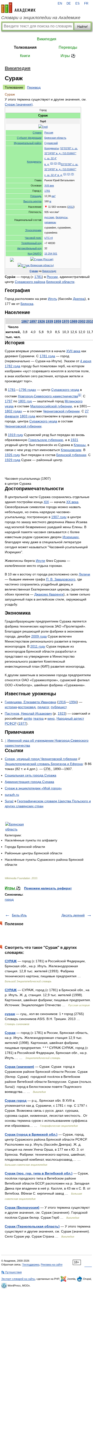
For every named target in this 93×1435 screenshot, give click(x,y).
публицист (58, 707)
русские (49, 217)
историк (11, 707)
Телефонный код (31, 243)
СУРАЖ (11, 961)
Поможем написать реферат (48, 888)
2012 (71, 206)
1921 (74, 440)
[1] (79, 394)
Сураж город (15, 1100)
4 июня (85, 361)
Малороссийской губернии (51, 406)
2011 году (37, 646)
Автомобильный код (29, 248)
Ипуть (52, 299)
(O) (55, 163)
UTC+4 (48, 237)
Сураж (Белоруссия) (22, 1207)
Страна (37, 132)
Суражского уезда (65, 390)
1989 (74, 321)
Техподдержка (30, 1264)
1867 (25, 321)
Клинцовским (71, 450)
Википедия (46, 39)
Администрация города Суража (29, 782)
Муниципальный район (27, 143)
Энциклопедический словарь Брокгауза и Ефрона (44, 764)
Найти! (82, 26)
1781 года (47, 356)
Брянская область (55, 137)
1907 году (59, 517)
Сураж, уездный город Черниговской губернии (41, 759)
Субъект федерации (29, 137)
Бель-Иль (19, 915)
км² (54, 196)
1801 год (25, 401)
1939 (49, 321)
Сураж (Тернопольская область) (32, 1226)
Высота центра (32, 201)
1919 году (15, 435)
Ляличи (84, 574)
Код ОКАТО (34, 253)
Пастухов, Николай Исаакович (28, 713)
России (52, 277)
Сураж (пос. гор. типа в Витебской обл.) (38, 1173)
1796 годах (27, 390)
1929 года (12, 460)
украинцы (50, 222)
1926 (41, 321)
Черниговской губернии (61, 411)
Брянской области (60, 282)
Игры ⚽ (68, 56)
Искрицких (70, 537)
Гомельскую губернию (45, 440)
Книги (25, 56)
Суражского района (30, 282)
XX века (72, 502)
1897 (33, 321)
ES (77, 3)
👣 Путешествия (11, 1272)
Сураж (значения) (19, 104)
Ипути (40, 561)
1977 (22, 723)
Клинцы (80, 445)
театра (38, 718)
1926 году (12, 455)
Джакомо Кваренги (48, 594)
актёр (28, 718)
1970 (65, 321)
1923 (61, 713)
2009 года (39, 636)
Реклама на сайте (51, 1264)
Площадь (35, 196)
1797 (8, 401)
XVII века (73, 351)
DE (69, 3)
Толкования (25, 47)
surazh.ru (12, 795)
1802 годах (13, 411)
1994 (73, 702)
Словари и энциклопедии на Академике (40, 17)
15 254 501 (50, 253)
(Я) (59, 163)
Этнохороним (33, 230)
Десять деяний (73, 915)
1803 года (27, 416)
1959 (57, 321)
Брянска (27, 304)
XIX (46, 502)
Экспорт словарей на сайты (18, 1278)
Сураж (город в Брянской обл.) (31, 1134)
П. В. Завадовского (60, 579)
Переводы (68, 47)
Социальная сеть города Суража (30, 775)
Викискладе (49, 271)
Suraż (9, 801)
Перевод (34, 87)
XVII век (49, 185)
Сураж (34, 271)
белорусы (61, 217)
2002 (82, 321)
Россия (48, 132)
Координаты (34, 161)
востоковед (27, 707)
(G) (51, 163)
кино (51, 718)
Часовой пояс (33, 237)
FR (86, 3)
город (9, 899)
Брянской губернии (71, 455)
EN (60, 3)
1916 (62, 702)
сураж (10, 1014)
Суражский (51, 143)
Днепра (79, 299)
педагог (43, 707)
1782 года (12, 366)
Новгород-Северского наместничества (48, 396)
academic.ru (18, 7)
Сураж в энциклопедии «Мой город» (33, 788)
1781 (47, 190)
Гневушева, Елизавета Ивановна (30, 702)
